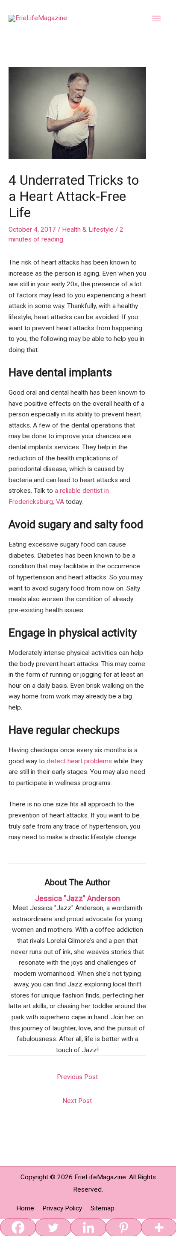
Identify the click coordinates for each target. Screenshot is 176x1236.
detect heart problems (79, 761)
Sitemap (102, 1208)
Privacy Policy (62, 1208)
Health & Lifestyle (88, 229)
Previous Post (77, 1077)
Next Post (77, 1101)
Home (25, 1208)
